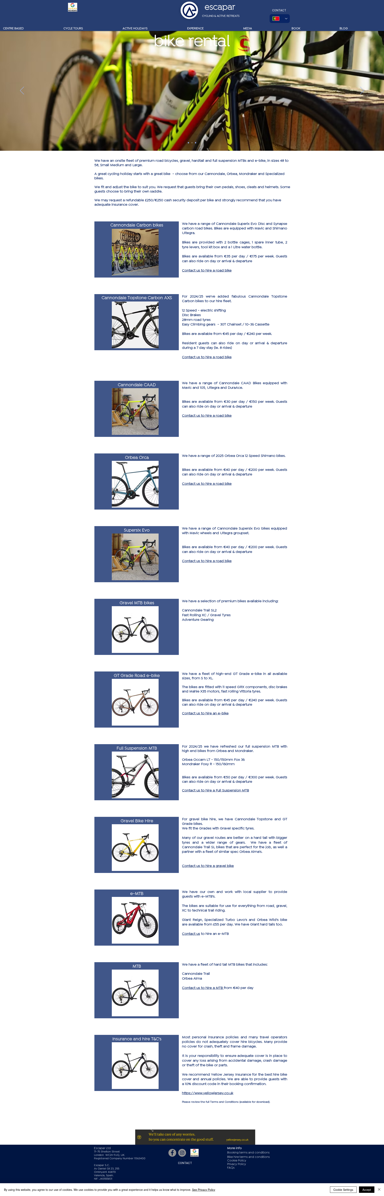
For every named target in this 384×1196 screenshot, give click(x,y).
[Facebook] (172, 1153)
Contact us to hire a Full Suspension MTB (215, 790)
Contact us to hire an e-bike (205, 713)
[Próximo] (362, 91)
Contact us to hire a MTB (203, 988)
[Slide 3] (195, 142)
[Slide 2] (192, 142)
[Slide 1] (188, 142)
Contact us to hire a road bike (207, 270)
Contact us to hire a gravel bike (208, 866)
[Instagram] (182, 1153)
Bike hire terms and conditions (248, 1156)
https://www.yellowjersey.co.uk (207, 1093)
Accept (366, 1190)
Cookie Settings (343, 1190)
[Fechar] (379, 1189)
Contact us (191, 933)
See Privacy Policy (203, 1190)
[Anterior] (22, 91)
